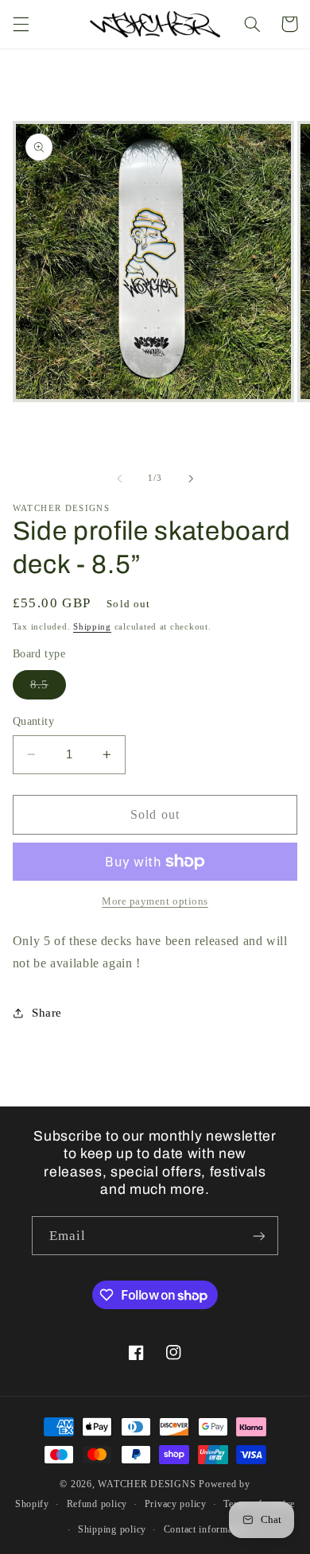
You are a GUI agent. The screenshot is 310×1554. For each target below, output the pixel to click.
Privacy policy (176, 1504)
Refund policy (97, 1504)
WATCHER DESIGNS (147, 1484)
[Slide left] (119, 478)
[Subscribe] (259, 1235)
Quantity (33, 721)
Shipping (92, 626)
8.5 (48, 688)
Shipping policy (112, 1529)
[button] (20, 24)
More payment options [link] (155, 901)
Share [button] (47, 1012)
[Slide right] (190, 478)
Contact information (207, 1529)
